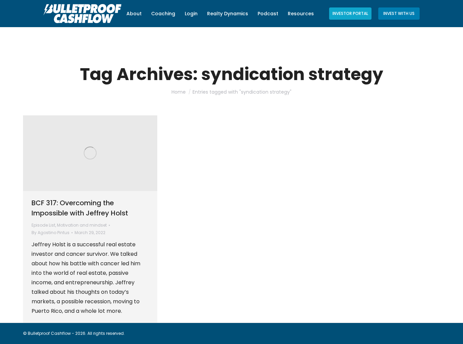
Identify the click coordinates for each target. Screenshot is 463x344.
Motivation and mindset (82, 225)
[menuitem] (134, 13)
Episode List (43, 225)
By (50, 232)
